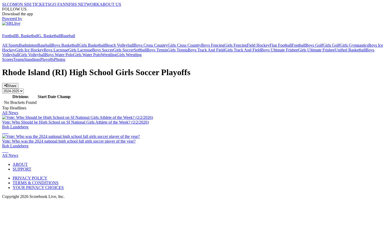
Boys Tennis (157, 50)
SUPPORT (22, 169)
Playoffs (47, 59)
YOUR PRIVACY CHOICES (38, 187)
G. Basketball (49, 35)
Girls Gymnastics (354, 45)
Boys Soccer (102, 50)
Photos (59, 59)
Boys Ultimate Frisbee (279, 50)
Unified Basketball (350, 50)
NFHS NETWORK (83, 4)
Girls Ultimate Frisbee (316, 50)
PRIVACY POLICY (30, 178)
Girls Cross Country (184, 45)
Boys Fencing (212, 45)
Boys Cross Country (151, 45)
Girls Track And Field (243, 50)
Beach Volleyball (119, 45)
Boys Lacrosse (56, 50)
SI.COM (9, 4)
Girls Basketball (92, 45)
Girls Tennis (177, 50)
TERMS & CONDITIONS (35, 183)
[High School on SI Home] (22, 31)
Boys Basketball (65, 45)
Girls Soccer (123, 50)
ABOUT (20, 164)
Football (9, 35)
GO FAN (58, 4)
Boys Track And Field (206, 50)
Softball (140, 50)
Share (11, 86)
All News (10, 112)
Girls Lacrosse (80, 50)
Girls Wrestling (129, 54)
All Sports (10, 45)
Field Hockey (258, 45)
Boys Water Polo (59, 54)
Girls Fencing (235, 45)
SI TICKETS (39, 4)
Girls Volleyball (32, 54)
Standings (32, 59)
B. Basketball (27, 35)
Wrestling (109, 54)
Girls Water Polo (87, 54)
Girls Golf (331, 45)
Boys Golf (314, 45)
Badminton (28, 45)
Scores (7, 59)
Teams (18, 59)
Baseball (68, 35)
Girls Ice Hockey (29, 50)
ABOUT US (110, 4)
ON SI (22, 4)
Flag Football (281, 45)
